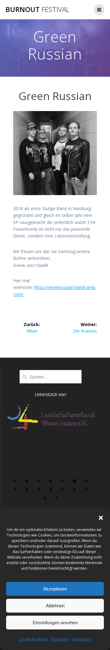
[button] (101, 518)
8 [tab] (14, 489)
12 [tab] (62, 489)
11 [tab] (51, 489)
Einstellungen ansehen (55, 622)
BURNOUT (37, 9)
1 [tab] (14, 481)
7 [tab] (86, 481)
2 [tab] (26, 481)
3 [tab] (38, 481)
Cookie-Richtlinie (33, 639)
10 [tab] (39, 489)
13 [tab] (74, 489)
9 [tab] (26, 489)
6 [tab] (74, 481)
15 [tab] (44, 498)
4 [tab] (50, 481)
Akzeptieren (55, 588)
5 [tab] (62, 481)
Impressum (81, 639)
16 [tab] (56, 498)
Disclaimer (59, 639)
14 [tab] (86, 489)
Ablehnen (55, 605)
